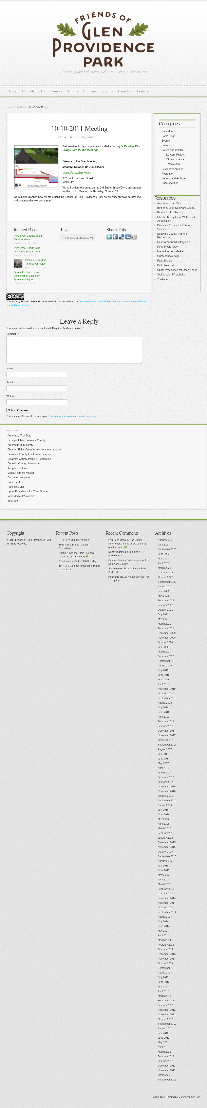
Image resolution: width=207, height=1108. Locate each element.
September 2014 (167, 912)
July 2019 (163, 670)
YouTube (162, 279)
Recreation (168, 173)
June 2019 (164, 675)
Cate (111, 560)
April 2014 (163, 935)
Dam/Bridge (20, 106)
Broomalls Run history (170, 212)
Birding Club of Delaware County (176, 207)
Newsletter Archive (172, 169)
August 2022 (165, 586)
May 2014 (163, 930)
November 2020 (167, 637)
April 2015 (163, 879)
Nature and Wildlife (173, 149)
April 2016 (163, 823)
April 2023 (163, 563)
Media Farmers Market (170, 251)
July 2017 (163, 754)
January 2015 (165, 893)
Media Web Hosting (164, 1097)
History (56, 91)
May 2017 (163, 763)
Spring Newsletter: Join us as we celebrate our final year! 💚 (127, 544)
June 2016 (164, 814)
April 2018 (163, 716)
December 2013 (167, 954)
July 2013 (163, 977)
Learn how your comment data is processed (73, 416)
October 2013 (165, 963)
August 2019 (165, 665)
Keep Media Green (168, 246)
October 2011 (165, 1075)
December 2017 (167, 730)
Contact (142, 91)
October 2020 (165, 642)
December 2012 (167, 1009)
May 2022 (163, 595)
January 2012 (165, 1061)
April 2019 (163, 684)
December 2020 (167, 633)
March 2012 (164, 1051)
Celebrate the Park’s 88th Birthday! (78, 561)
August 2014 (165, 916)
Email (10, 382)
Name (10, 368)
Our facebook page (168, 255)
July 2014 (163, 921)
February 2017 (166, 777)
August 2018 (165, 702)
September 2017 (167, 744)
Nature (73, 91)
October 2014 (165, 907)
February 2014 (166, 944)
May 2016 (163, 819)
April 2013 (163, 991)
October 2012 (165, 1019)
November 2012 (167, 1014)
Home (13, 91)
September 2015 (167, 856)
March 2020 (164, 651)
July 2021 (163, 614)
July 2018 (163, 707)
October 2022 (165, 577)
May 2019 (163, 679)
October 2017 (165, 740)
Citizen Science (175, 159)
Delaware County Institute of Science (29, 454)
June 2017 (164, 758)
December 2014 (167, 898)
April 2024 (163, 544)
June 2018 (164, 712)
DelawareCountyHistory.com (173, 242)
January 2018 (165, 726)
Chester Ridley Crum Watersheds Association (34, 449)
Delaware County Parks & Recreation (29, 458)
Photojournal (173, 163)
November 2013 (167, 958)
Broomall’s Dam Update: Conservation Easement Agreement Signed (27, 276)
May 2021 (163, 619)
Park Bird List (165, 260)
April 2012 (163, 1047)
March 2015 (164, 884)
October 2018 (165, 693)
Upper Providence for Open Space (177, 269)
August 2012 (165, 1028)
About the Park (33, 91)
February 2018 (166, 721)
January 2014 (165, 949)
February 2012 (166, 1056)
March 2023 (164, 568)
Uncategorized (170, 182)
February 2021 (166, 628)
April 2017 (163, 768)
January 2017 (165, 782)
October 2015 (165, 851)
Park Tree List (165, 265)
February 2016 (166, 833)
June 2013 (164, 982)
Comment (12, 334)
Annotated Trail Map (169, 203)
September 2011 (167, 1079)
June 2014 (164, 926)
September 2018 (167, 698)
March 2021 (164, 623)
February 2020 (166, 656)
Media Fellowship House (76, 172)
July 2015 (163, 865)
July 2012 (163, 1033)
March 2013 (164, 996)
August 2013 (165, 972)
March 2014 (164, 940)
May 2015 (163, 875)
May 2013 (163, 986)
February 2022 (166, 600)
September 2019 (167, 661)
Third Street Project (98, 91)
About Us (125, 91)
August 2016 (165, 805)
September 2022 (167, 581)
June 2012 (164, 1037)
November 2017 (167, 735)
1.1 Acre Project (175, 154)
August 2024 (165, 540)
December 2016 (167, 786)
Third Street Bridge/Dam (77, 238)
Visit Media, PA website (171, 274)
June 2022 (164, 591)
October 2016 (165, 795)
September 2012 (167, 1023)
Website (10, 396)
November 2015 (167, 847)
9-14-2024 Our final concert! (74, 540)
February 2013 (166, 1000)
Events (166, 140)
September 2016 (167, 800)
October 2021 (165, 609)
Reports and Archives (174, 178)
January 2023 (165, 572)
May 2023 (163, 558)
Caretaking (168, 131)
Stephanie (88, 136)
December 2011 (166, 1065)
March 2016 (164, 828)
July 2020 (163, 647)
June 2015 (164, 870)
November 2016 (167, 791)
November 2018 (167, 688)
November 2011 (166, 1070)
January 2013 (165, 1005)
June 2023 (164, 554)
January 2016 (165, 837)
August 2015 (165, 861)
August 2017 (165, 749)
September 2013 (167, 968)
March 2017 (164, 772)
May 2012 (163, 1042)
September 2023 (167, 549)
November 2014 (167, 902)
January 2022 (165, 605)
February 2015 (166, 889)
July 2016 (163, 809)
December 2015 (167, 842)
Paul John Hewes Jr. (119, 540)
